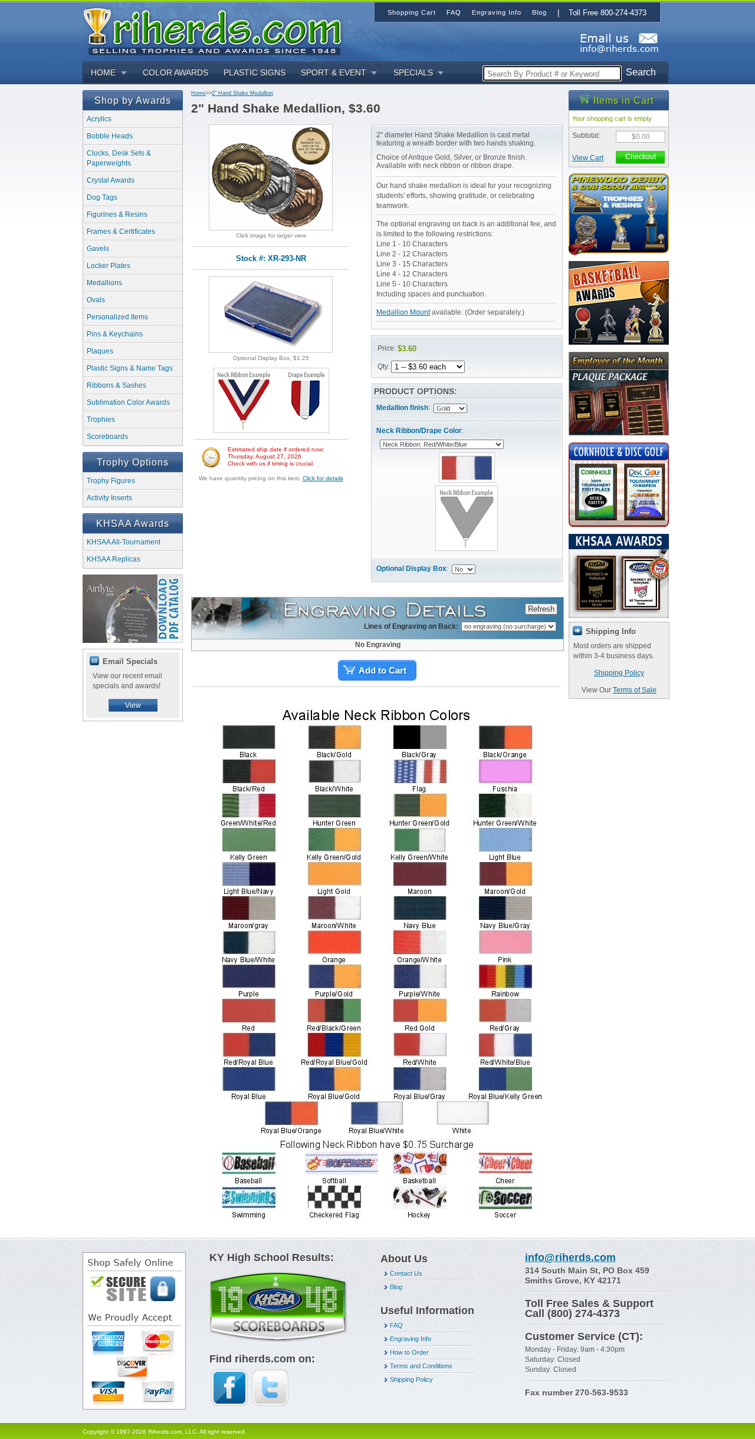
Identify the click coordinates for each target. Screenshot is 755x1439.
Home (198, 93)
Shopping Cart (412, 12)
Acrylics (99, 119)
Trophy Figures (111, 481)
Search (641, 72)
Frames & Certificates (121, 231)
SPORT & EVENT (333, 72)
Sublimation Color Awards (128, 402)
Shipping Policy (619, 673)
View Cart (587, 158)
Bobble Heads (110, 136)
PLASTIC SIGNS (254, 72)
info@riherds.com (570, 1257)
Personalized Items (117, 317)
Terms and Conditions (421, 1365)
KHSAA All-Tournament (123, 542)
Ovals (96, 300)
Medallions (104, 283)
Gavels (98, 249)
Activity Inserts (109, 498)
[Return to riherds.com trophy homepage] (216, 30)
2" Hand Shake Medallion (242, 93)
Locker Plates (108, 266)
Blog (396, 1287)
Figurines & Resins (117, 214)
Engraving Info (410, 1338)
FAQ (396, 1325)
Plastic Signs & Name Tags (130, 368)
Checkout (640, 157)
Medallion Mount (403, 312)
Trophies (101, 419)
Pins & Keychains (115, 334)
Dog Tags (102, 197)
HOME (103, 72)
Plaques (100, 351)
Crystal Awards (110, 180)
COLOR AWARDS (175, 72)
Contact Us (406, 1273)
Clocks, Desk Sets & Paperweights (119, 158)
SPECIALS (413, 72)
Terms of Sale (634, 690)
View (133, 705)
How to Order (409, 1352)
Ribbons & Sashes (116, 385)
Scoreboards (107, 437)
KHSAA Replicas (113, 559)
